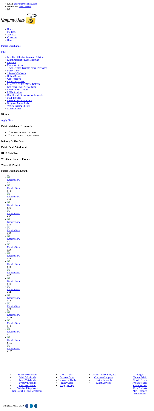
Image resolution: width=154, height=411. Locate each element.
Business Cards (67, 377)
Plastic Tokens (140, 385)
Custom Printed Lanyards (104, 374)
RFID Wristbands (27, 385)
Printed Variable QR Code (23, 132)
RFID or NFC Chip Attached (25, 135)
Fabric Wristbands (10, 46)
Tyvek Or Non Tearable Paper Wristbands (27, 68)
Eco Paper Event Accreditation (21, 87)
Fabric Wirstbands (27, 377)
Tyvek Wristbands (27, 380)
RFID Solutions (14, 92)
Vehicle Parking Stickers (18, 106)
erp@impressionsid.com (25, 3)
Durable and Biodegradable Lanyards (25, 95)
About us (11, 34)
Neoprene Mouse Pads (18, 103)
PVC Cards (67, 374)
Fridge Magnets (139, 382)
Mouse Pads (140, 393)
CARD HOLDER (16, 81)
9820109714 (25, 6)
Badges (139, 374)
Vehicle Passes (140, 380)
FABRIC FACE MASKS (19, 100)
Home (10, 29)
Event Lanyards (103, 382)
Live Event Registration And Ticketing (25, 57)
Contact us (12, 37)
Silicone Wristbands (16, 73)
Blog (9, 40)
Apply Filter (7, 120)
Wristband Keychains (27, 388)
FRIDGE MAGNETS (18, 89)
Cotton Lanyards (104, 380)
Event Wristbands (27, 382)
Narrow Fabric (14, 108)
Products (11, 32)
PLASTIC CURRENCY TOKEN (23, 84)
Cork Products (14, 78)
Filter (3, 52)
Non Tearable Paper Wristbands (27, 391)
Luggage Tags (67, 385)
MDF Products (14, 97)
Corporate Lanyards (103, 377)
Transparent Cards (67, 380)
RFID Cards (67, 382)
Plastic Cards (13, 70)
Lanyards (11, 62)
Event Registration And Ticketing (23, 59)
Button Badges (14, 76)
